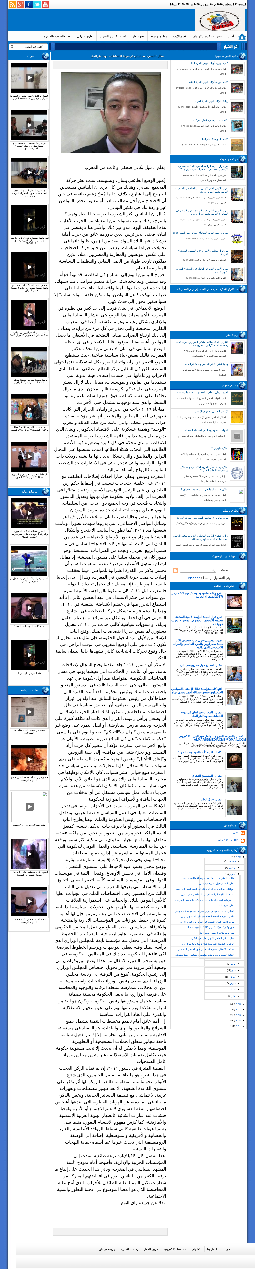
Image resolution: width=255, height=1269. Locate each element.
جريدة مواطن (107, 1249)
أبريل (232, 976)
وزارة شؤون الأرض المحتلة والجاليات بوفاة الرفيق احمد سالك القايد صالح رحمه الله (200, 537)
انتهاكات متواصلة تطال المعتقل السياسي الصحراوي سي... (204, 889)
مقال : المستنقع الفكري (207, 775)
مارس (232, 983)
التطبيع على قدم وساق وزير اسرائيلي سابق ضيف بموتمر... (203, 911)
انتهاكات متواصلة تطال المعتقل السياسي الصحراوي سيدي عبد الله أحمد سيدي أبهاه (197, 690)
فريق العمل (151, 1249)
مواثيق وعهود (159, 36)
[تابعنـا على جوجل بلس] (20, 4)
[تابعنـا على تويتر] (37, 4)
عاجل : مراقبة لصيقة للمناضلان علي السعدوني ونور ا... (205, 916)
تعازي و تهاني (85, 36)
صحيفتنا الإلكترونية (175, 1249)
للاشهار (197, 1249)
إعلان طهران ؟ (219, 448)
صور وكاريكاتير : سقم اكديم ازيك (216, 932)
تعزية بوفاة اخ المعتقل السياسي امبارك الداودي (202, 517)
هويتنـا (226, 1249)
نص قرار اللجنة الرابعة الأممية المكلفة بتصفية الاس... (206, 894)
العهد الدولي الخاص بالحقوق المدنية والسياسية (202, 392)
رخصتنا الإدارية (129, 1249)
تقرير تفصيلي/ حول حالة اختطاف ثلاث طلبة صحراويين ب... (203, 900)
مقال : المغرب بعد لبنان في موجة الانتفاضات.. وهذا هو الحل (201, 714)
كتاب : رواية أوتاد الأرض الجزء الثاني (208, 81)
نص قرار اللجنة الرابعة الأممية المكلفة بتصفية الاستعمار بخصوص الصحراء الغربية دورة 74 (203, 168)
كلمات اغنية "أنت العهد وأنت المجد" (200, 752)
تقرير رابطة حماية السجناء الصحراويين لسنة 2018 (200, 232)
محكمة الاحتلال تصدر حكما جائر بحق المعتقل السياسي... (204, 949)
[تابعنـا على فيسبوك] (29, 4)
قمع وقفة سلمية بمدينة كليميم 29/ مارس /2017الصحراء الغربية (197, 594)
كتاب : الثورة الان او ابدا (215, 138)
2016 (238, 1015)
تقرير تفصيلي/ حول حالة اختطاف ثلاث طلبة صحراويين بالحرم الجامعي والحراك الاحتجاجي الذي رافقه (198, 644)
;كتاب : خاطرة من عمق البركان (210, 119)
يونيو (233, 963)
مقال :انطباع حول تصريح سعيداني (201, 665)
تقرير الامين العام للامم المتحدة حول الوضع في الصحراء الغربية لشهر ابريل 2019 (202, 212)
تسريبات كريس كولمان (207, 36)
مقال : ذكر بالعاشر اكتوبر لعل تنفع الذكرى (212, 938)
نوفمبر (232, 867)
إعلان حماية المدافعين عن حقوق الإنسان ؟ (204, 489)
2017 (238, 1009)
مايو (233, 970)
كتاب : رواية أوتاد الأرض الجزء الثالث (208, 63)
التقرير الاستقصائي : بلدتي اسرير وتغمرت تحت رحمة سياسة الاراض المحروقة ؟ (202, 343)
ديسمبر (231, 861)
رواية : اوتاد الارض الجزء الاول (211, 100)
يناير (233, 996)
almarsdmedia (228, 840)
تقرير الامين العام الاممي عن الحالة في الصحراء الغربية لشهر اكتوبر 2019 (201, 190)
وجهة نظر (138, 36)
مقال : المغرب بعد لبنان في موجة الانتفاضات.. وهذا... (206, 878)
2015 (238, 1020)
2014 (238, 1026)
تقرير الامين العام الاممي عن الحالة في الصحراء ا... (207, 921)
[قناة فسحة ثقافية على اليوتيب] (45, 4)
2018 (238, 1004)
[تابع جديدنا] (12, 4)
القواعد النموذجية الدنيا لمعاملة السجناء (206, 430)
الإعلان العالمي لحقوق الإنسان (211, 411)
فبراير (232, 989)
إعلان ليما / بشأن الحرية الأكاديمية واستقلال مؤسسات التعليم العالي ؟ (204, 469)
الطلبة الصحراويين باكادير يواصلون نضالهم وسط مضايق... (204, 954)
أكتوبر (232, 874)
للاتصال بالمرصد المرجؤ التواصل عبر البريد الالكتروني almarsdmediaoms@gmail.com (212, 737)
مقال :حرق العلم (211, 799)
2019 (238, 857)
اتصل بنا (212, 1249)
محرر (235, 832)
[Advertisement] (102, 20)
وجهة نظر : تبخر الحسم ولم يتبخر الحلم (206, 363)
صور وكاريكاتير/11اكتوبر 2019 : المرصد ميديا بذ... (208, 927)
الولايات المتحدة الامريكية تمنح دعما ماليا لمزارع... (208, 943)
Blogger (194, 578)
